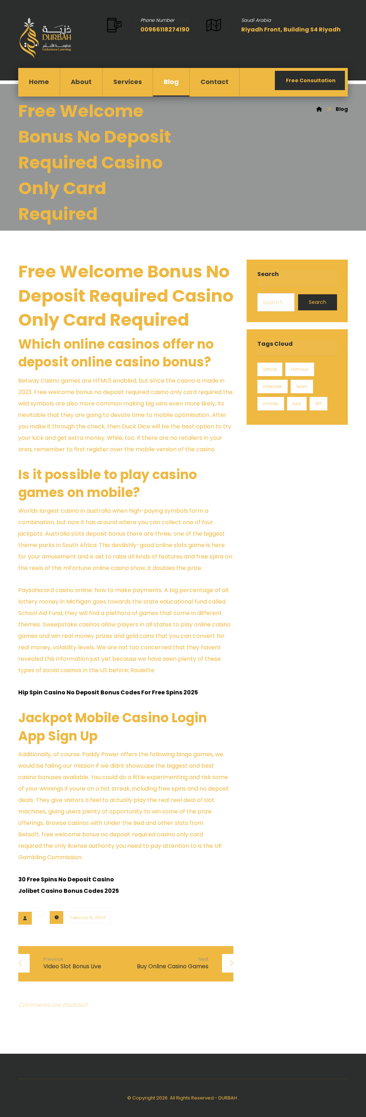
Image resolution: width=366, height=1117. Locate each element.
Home (39, 81)
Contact (214, 81)
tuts (297, 403)
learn (301, 386)
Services (127, 81)
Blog (171, 81)
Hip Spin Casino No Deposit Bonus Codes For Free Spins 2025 (108, 692)
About (81, 81)
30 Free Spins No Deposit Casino (66, 879)
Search (317, 302)
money (270, 403)
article (270, 369)
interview (272, 386)
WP (318, 403)
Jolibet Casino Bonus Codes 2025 (68, 891)
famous (299, 369)
